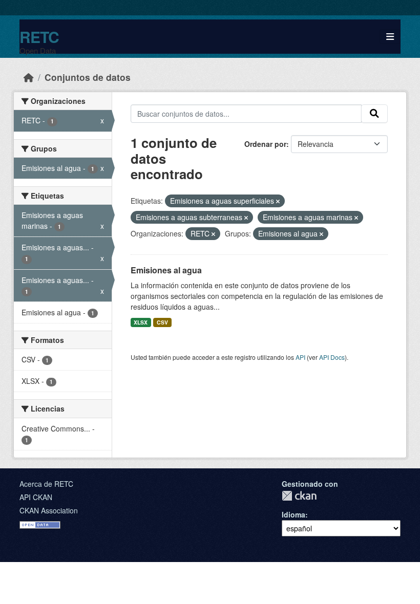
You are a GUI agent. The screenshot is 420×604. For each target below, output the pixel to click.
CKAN (299, 495)
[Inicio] (29, 77)
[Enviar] (374, 113)
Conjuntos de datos (88, 77)
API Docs (332, 357)
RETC (39, 37)
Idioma (293, 514)
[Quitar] (278, 201)
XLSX (141, 322)
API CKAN (35, 497)
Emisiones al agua (166, 270)
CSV (162, 322)
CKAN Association (48, 510)
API (300, 357)
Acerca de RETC (46, 484)
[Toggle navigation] (390, 36)
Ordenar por (265, 144)
